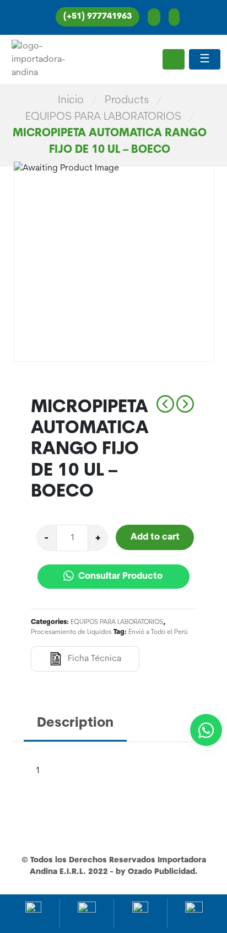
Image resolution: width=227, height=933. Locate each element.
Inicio (71, 100)
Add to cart (155, 537)
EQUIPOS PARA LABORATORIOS (103, 116)
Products (127, 100)
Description (75, 723)
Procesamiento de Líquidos (71, 632)
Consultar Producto (119, 576)
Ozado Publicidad (161, 872)
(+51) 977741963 (97, 17)
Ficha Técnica (94, 658)
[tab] (75, 724)
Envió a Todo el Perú (158, 632)
